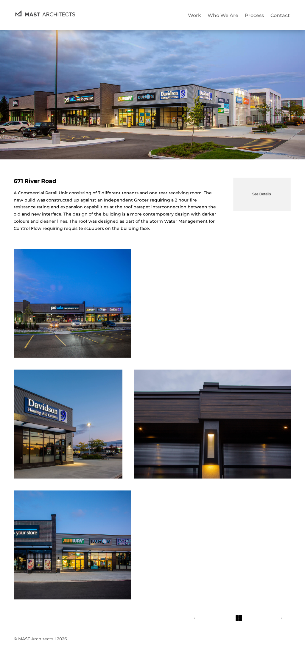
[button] (152, 303)
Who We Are (223, 15)
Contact (280, 15)
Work (194, 15)
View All (238, 611)
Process (254, 15)
